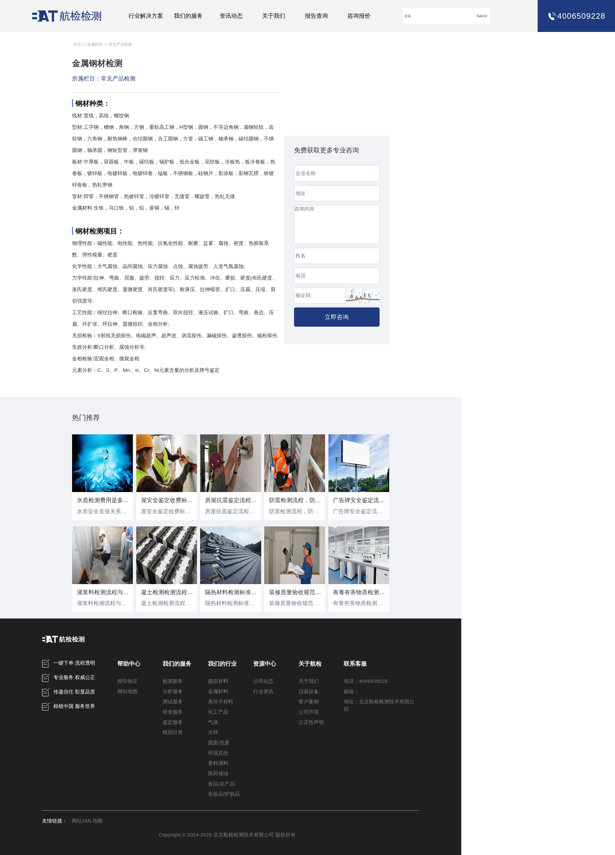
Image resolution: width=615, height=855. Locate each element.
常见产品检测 (120, 44)
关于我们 (273, 15)
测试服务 (173, 702)
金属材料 (95, 44)
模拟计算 (173, 732)
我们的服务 (188, 15)
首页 (77, 44)
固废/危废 (219, 743)
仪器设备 (309, 691)
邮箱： (351, 691)
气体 (213, 722)
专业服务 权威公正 (74, 677)
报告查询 (316, 15)
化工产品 (218, 712)
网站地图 (127, 691)
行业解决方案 (146, 15)
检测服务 (173, 681)
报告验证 (127, 681)
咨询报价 (358, 15)
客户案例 (309, 702)
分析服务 (173, 691)
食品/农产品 (221, 784)
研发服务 (173, 712)
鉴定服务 (173, 722)
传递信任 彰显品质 (74, 692)
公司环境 (309, 712)
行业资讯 (263, 691)
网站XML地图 (87, 821)
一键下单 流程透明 (74, 663)
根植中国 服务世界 (74, 706)
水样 (213, 732)
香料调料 (218, 763)
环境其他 (218, 753)
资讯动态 (231, 15)
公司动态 (263, 681)
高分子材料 (220, 702)
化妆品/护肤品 (224, 794)
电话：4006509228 (366, 681)
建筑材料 (218, 681)
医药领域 (218, 773)
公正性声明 (311, 722)
